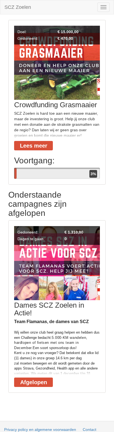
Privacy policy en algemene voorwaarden (40, 429)
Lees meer (33, 146)
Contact (89, 429)
